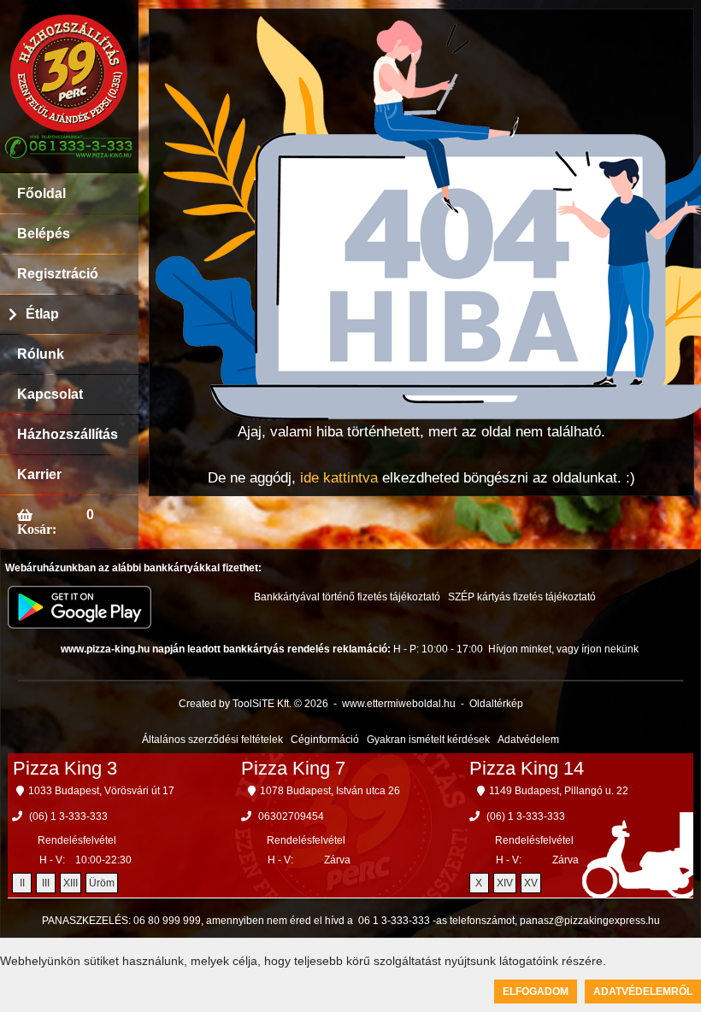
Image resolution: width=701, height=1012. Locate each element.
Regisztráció (57, 273)
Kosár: (36, 528)
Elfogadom (535, 991)
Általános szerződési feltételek (212, 740)
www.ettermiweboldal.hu (399, 704)
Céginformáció (325, 740)
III (46, 883)
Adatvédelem (528, 740)
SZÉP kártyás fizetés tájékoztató (522, 597)
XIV (505, 883)
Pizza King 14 (526, 768)
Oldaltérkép (496, 704)
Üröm (102, 883)
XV (531, 883)
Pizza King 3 (65, 768)
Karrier (39, 474)
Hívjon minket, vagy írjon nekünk (563, 649)
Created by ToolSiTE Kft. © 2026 (253, 704)
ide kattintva (339, 478)
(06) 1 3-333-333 (68, 816)
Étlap (42, 314)
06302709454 (291, 816)
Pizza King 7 (293, 768)
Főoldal (41, 193)
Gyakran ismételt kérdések (428, 740)
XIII (70, 883)
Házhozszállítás (67, 434)
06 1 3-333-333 (394, 921)
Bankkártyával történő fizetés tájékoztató (347, 597)
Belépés (43, 233)
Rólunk (40, 354)
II (22, 883)
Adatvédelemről (642, 991)
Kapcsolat (50, 394)
